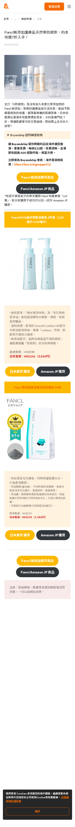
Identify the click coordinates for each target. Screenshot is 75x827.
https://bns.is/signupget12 (32, 164)
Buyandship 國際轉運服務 (26, 135)
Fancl (37, 387)
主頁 (6, 19)
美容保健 (26, 19)
